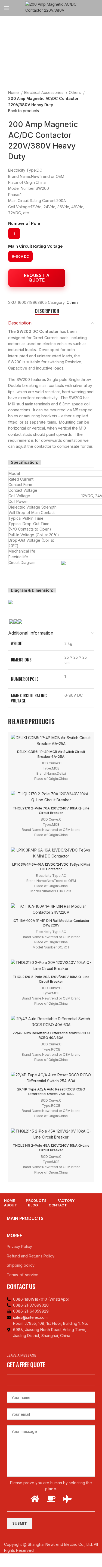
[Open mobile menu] (6, 8)
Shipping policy (21, 1265)
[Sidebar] (7, 1560)
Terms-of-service (22, 1274)
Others (75, 92)
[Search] (98, 8)
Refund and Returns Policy (30, 1256)
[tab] (47, 311)
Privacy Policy (19, 1246)
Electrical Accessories (44, 92)
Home (14, 92)
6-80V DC (20, 256)
